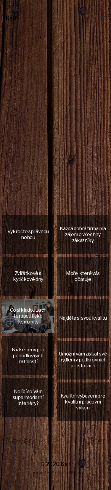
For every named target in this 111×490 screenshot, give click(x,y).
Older (94, 440)
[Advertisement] (55, 158)
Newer (18, 440)
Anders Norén (67, 472)
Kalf (11, 18)
